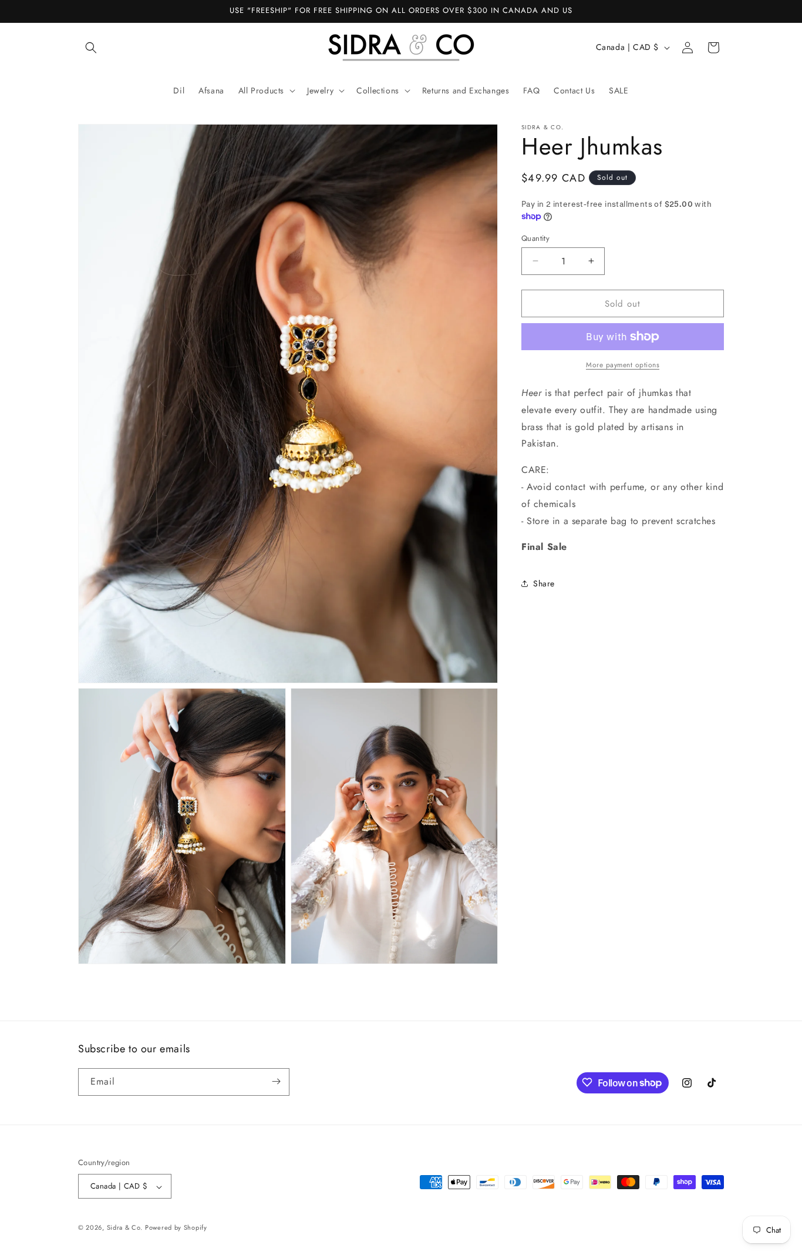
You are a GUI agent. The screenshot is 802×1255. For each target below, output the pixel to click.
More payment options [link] (622, 365)
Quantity (535, 237)
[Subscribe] (276, 1081)
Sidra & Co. (125, 1228)
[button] (91, 48)
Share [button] (544, 583)
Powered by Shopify (176, 1228)
